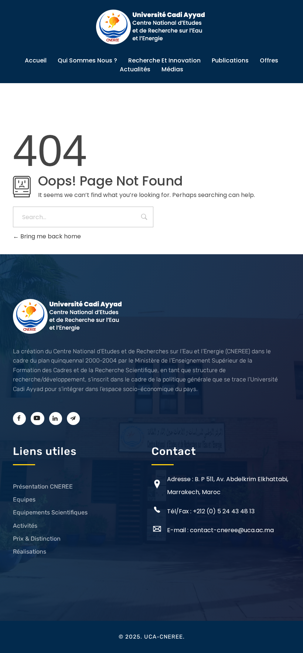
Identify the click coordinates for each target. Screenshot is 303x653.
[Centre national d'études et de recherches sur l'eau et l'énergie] (151, 26)
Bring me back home (50, 236)
